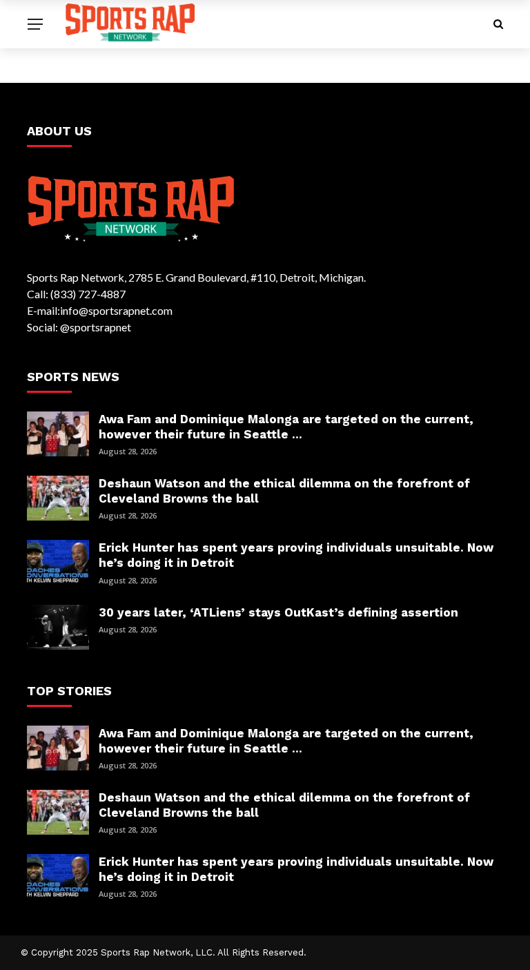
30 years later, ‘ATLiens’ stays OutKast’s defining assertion (278, 612)
